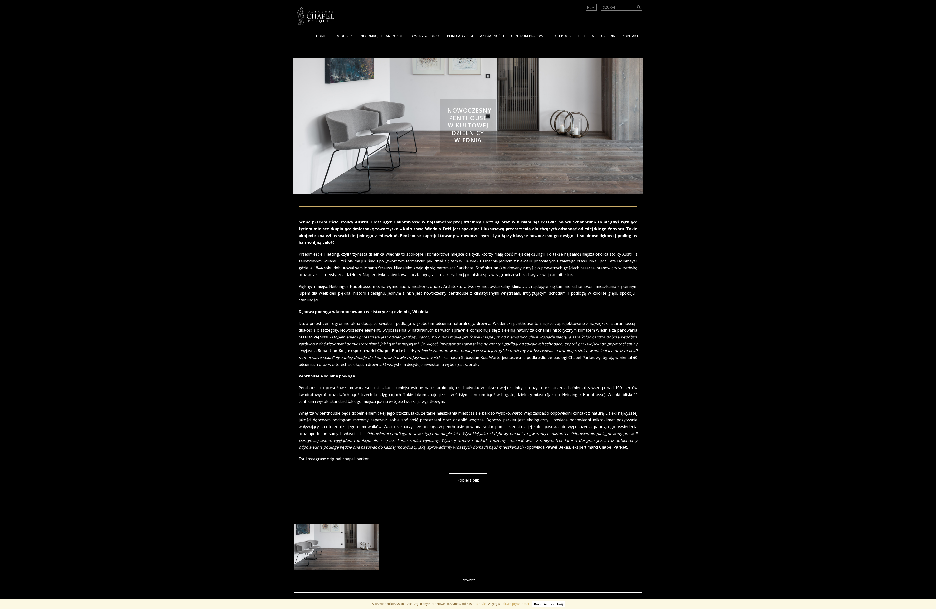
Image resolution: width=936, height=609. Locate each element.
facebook (562, 35)
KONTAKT (630, 35)
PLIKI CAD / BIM (460, 35)
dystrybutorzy (424, 35)
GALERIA (608, 35)
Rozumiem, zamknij (548, 604)
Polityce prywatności (515, 604)
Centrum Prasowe (528, 35)
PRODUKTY (342, 35)
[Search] (638, 7)
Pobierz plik (468, 480)
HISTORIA (586, 35)
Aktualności (492, 35)
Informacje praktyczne (381, 35)
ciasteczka (479, 604)
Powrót (468, 580)
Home (321, 35)
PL (589, 7)
